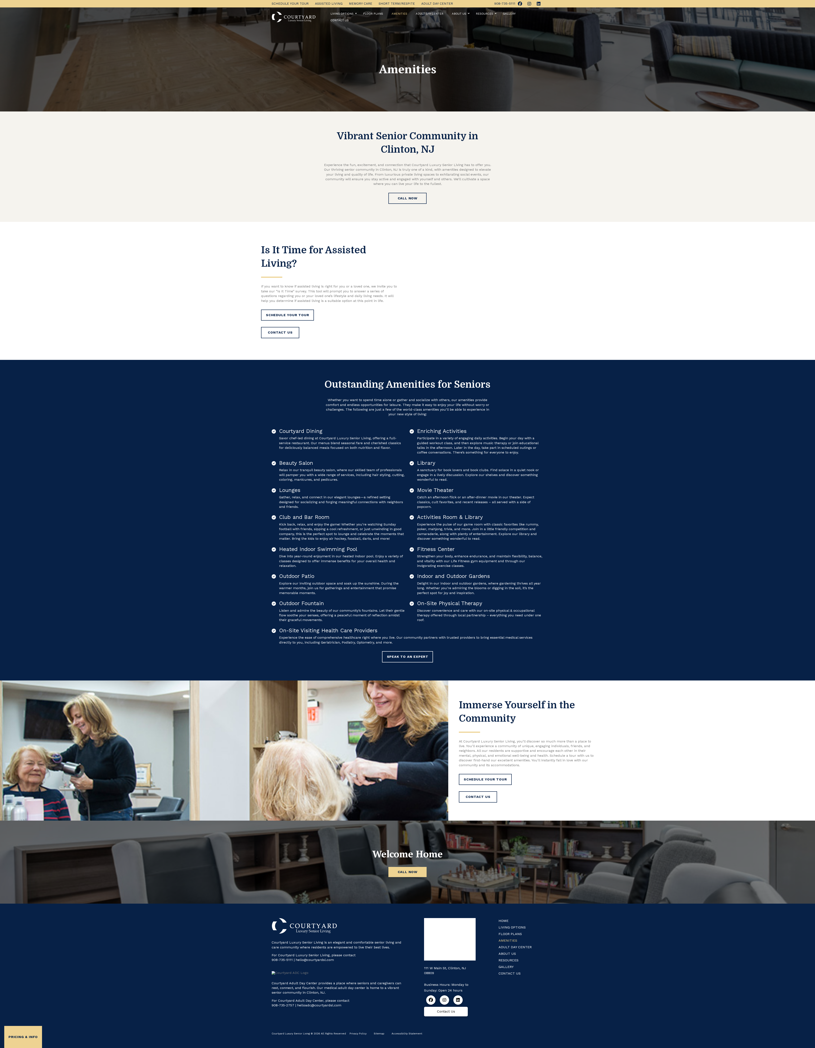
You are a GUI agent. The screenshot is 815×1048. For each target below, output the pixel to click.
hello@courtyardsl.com (315, 960)
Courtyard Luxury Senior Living (489, 741)
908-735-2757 (283, 1005)
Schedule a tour (563, 756)
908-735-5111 (282, 960)
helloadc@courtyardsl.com (319, 1005)
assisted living (308, 301)
